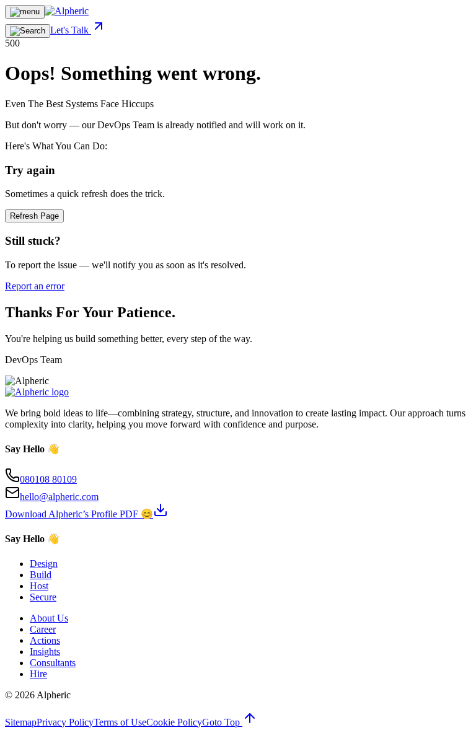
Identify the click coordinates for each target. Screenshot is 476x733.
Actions (45, 640)
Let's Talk (70, 30)
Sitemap (21, 722)
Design (44, 563)
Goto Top (222, 722)
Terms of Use (120, 722)
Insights (45, 651)
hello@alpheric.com (59, 496)
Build (40, 574)
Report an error (34, 286)
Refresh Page (34, 216)
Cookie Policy (174, 722)
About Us (49, 618)
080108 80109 (48, 479)
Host (39, 586)
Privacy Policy (65, 722)
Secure (43, 597)
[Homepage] (67, 11)
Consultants (53, 662)
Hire (38, 674)
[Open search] (27, 31)
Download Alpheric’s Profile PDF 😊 (79, 514)
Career (43, 629)
